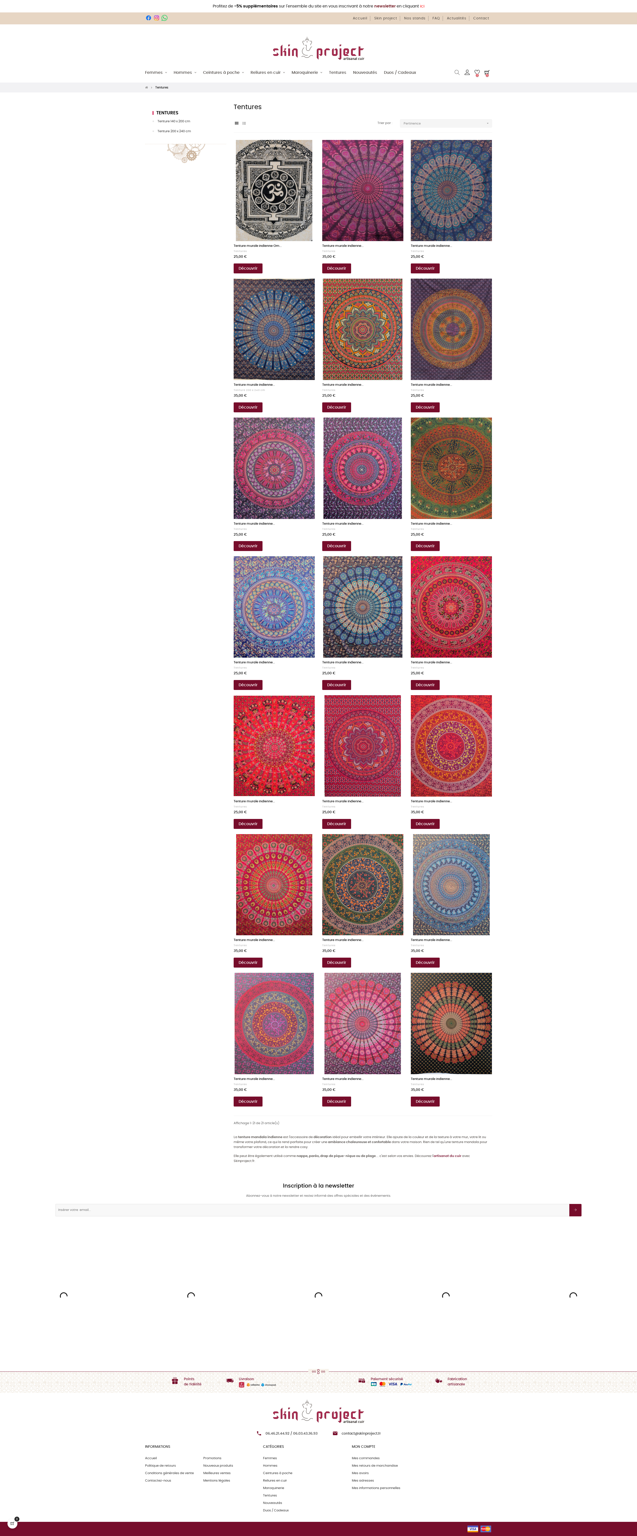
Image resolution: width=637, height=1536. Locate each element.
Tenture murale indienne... (343, 246)
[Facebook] (149, 18)
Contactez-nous (158, 1480)
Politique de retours (160, 1465)
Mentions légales (216, 1480)
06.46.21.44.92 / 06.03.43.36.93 (291, 1433)
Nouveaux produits (218, 1465)
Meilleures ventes (217, 1473)
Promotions (212, 1458)
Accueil (151, 1458)
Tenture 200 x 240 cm (174, 131)
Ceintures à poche (277, 1473)
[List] (244, 124)
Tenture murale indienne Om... (258, 246)
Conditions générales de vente (169, 1473)
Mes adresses (363, 1480)
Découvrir (248, 268)
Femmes (270, 1458)
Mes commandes (366, 1458)
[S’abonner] (575, 1210)
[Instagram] (156, 18)
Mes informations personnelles (376, 1488)
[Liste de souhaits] (305, 149)
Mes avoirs (360, 1473)
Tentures (167, 113)
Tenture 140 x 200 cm (174, 121)
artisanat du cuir (447, 1156)
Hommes (270, 1465)
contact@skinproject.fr (361, 1433)
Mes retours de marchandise (375, 1465)
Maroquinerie (273, 1488)
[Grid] (237, 124)
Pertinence (447, 123)
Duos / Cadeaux (276, 1510)
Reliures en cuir (275, 1480)
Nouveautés (272, 1503)
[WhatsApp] (164, 18)
